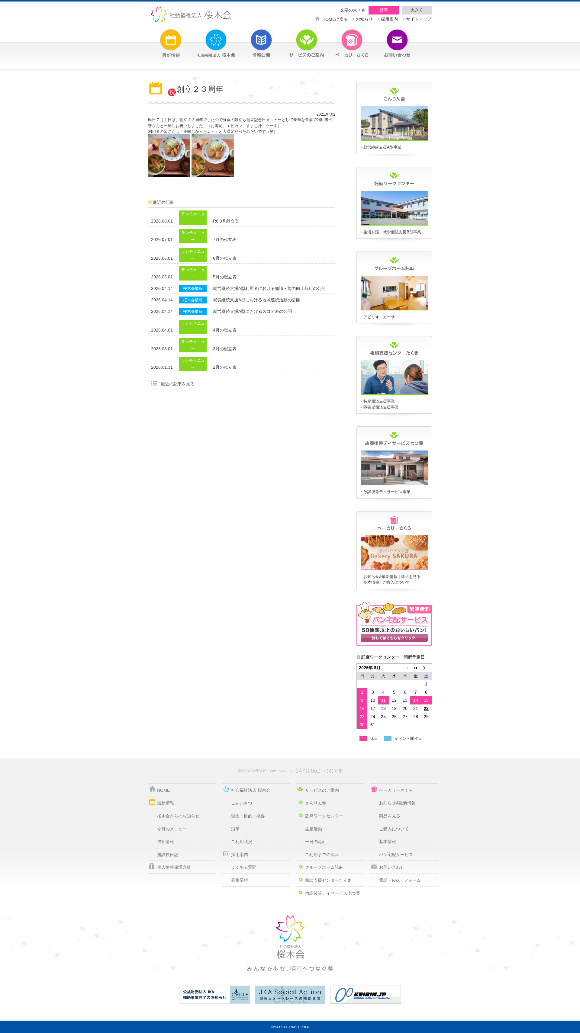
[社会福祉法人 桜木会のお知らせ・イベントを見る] (161, 39)
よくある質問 (243, 867)
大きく (417, 10)
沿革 (235, 828)
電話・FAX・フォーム (400, 880)
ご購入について (396, 582)
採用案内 (389, 19)
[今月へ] (415, 667)
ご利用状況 (241, 841)
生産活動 (313, 828)
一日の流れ (315, 841)
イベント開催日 (408, 738)
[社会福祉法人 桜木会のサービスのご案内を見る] (297, 39)
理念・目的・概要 (248, 815)
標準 (383, 10)
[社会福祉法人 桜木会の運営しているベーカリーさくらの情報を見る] (342, 39)
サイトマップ (418, 19)
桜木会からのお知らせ (178, 815)
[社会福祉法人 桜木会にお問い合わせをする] (388, 39)
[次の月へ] (426, 667)
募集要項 (239, 880)
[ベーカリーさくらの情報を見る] (394, 569)
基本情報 (371, 582)
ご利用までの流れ (322, 854)
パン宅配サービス (396, 854)
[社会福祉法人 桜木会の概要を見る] (207, 39)
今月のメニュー (172, 828)
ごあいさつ (241, 802)
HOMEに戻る (335, 19)
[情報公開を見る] (252, 39)
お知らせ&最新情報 (380, 576)
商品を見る (410, 576)
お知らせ (364, 19)
